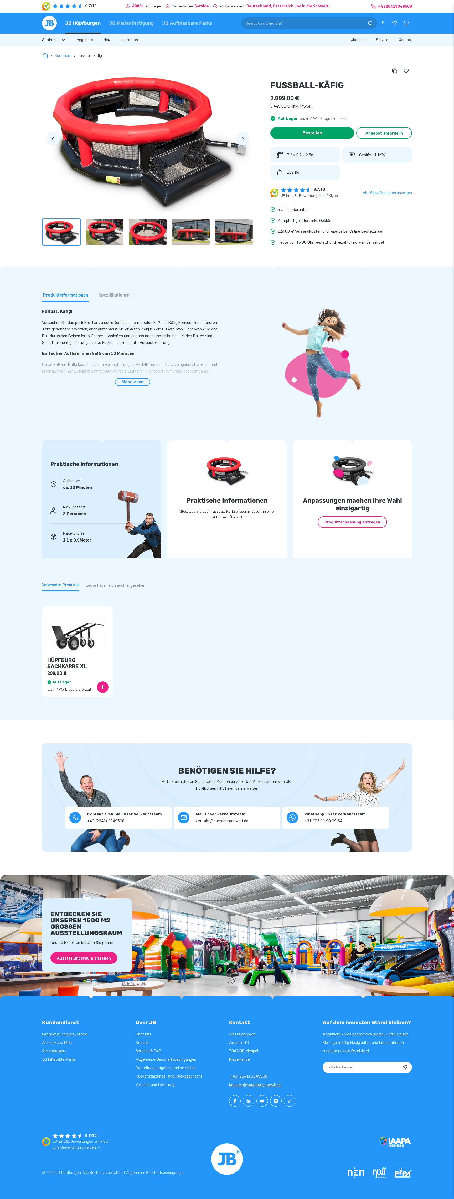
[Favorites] (394, 23)
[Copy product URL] (394, 71)
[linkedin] (248, 1101)
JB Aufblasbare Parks (187, 23)
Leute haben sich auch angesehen (115, 585)
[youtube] (262, 1101)
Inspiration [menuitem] (129, 40)
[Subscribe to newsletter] (405, 1067)
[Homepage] (49, 23)
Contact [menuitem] (405, 40)
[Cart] (406, 23)
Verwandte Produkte (60, 584)
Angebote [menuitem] (85, 40)
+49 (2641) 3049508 (248, 1076)
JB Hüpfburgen (83, 23)
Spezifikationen (114, 295)
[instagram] (276, 1101)
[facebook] (235, 1101)
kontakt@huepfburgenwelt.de (255, 1084)
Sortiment (63, 55)
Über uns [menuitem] (358, 40)
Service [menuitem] (382, 40)
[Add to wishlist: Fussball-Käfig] (406, 71)
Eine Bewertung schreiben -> (76, 1147)
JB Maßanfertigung (131, 23)
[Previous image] (52, 138)
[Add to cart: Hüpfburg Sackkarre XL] (103, 687)
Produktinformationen (65, 295)
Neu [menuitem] (107, 40)
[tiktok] (289, 1101)
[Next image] (243, 138)
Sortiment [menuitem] (50, 40)
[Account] (383, 23)
